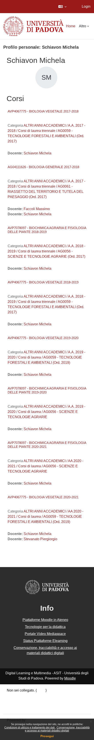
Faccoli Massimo (37, 209)
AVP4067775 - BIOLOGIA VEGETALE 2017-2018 (43, 111)
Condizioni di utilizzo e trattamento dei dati (29, 727)
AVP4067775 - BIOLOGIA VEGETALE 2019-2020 (43, 338)
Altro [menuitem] (82, 26)
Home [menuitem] (70, 26)
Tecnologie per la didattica (45, 627)
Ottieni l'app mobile (22, 707)
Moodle (70, 678)
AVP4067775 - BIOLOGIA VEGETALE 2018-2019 (43, 282)
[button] (62, 6)
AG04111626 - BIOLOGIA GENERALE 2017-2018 (43, 167)
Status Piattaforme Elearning (45, 641)
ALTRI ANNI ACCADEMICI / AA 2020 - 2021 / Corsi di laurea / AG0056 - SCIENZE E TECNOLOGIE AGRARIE (45, 466)
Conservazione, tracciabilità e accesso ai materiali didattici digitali (57, 729)
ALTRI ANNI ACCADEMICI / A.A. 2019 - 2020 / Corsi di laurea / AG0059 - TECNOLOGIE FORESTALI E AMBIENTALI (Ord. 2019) (46, 357)
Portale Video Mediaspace (45, 634)
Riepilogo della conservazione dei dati (36, 696)
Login (86, 6)
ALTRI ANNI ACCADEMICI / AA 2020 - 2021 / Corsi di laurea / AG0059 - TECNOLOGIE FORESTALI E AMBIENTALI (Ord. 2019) (45, 516)
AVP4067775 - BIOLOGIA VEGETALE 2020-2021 (43, 497)
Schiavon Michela (37, 153)
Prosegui (47, 736)
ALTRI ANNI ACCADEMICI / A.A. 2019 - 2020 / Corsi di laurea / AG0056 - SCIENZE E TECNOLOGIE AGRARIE (46, 412)
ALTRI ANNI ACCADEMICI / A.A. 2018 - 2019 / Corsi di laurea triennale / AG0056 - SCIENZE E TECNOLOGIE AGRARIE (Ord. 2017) (46, 251)
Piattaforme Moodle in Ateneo (45, 620)
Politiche (13, 702)
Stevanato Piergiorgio (40, 539)
